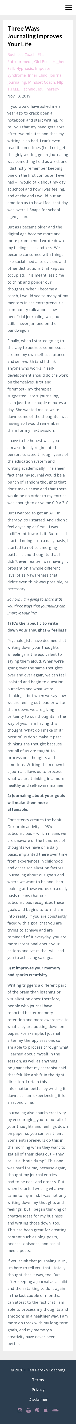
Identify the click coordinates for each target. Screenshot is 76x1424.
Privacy (38, 1389)
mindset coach (41, 82)
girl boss (42, 61)
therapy (51, 89)
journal (56, 75)
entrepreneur (19, 61)
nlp (60, 82)
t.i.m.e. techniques (24, 89)
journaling (16, 82)
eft (40, 54)
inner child (38, 75)
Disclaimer (38, 1399)
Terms (38, 1379)
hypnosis (24, 68)
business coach (21, 54)
